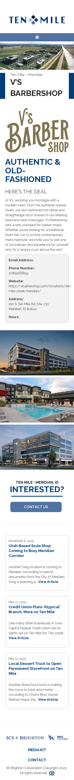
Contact (37, 760)
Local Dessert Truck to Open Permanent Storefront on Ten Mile (36, 668)
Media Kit (37, 750)
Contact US (36, 507)
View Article (48, 582)
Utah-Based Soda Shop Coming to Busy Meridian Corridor (31, 551)
